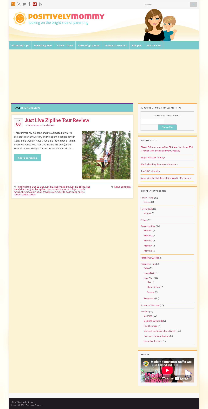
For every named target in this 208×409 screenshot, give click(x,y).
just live (49, 186)
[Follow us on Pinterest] (35, 3)
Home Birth (149, 273)
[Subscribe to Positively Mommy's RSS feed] (18, 3)
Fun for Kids (154, 45)
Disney (147, 201)
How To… (148, 278)
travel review (49, 192)
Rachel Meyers (34, 125)
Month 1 (148, 230)
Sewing (151, 292)
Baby (146, 268)
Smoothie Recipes (153, 341)
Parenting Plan (43, 45)
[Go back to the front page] (104, 25)
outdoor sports (60, 189)
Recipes (137, 45)
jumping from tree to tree (31, 186)
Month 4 (148, 245)
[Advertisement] (104, 79)
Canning (148, 315)
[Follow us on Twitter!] (24, 3)
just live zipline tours (41, 189)
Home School (153, 287)
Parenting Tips (20, 45)
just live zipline (77, 186)
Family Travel (65, 45)
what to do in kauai (67, 192)
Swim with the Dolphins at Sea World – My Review (166, 178)
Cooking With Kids (153, 320)
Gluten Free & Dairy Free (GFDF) (160, 330)
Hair (149, 281)
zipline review (29, 194)
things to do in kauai (31, 192)
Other (144, 220)
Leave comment (122, 186)
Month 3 (148, 240)
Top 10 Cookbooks (150, 171)
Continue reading (27, 157)
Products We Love (116, 45)
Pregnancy (149, 298)
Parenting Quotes (89, 45)
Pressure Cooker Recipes (157, 335)
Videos (147, 213)
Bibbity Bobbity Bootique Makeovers (159, 164)
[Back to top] (201, 402)
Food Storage (150, 325)
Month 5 (148, 250)
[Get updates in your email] (13, 3)
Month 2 (148, 235)
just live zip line (61, 186)
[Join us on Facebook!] (29, 3)
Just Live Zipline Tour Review (57, 120)
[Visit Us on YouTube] (40, 3)
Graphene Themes (34, 405)
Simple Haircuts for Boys (153, 157)
